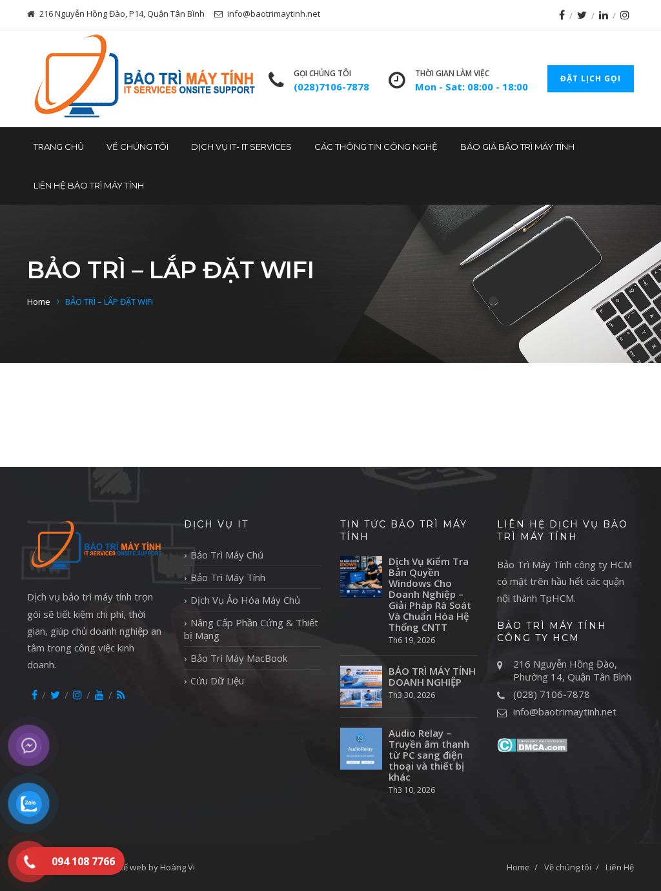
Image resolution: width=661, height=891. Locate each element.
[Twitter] (582, 15)
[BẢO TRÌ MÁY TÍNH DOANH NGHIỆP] (361, 687)
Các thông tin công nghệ (376, 146)
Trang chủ (59, 146)
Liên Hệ (619, 867)
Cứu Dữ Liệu (217, 680)
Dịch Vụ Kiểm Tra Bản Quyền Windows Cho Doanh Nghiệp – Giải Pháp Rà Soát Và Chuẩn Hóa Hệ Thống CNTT (430, 594)
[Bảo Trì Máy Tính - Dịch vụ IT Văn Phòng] (143, 78)
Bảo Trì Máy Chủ (226, 554)
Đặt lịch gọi (590, 78)
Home (38, 301)
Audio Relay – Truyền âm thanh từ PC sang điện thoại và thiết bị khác (429, 755)
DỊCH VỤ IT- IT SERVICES (241, 146)
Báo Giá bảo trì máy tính (517, 146)
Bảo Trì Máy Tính (227, 577)
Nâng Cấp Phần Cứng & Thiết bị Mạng (251, 629)
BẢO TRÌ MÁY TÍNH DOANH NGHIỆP (432, 677)
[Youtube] (99, 695)
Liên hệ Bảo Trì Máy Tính (89, 185)
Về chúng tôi (137, 146)
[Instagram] (625, 15)
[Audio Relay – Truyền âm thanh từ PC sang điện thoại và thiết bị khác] (361, 749)
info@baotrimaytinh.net (564, 711)
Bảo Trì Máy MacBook (238, 657)
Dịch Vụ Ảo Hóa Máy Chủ (245, 599)
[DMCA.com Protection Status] (532, 743)
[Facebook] (561, 15)
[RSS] (121, 695)
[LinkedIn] (604, 15)
